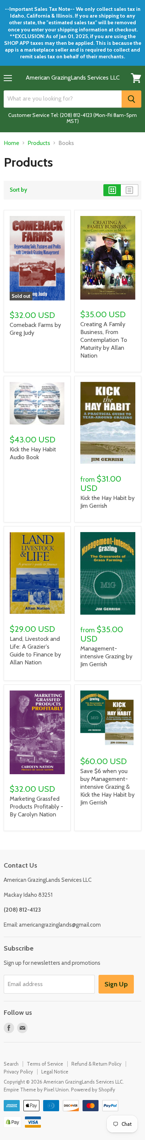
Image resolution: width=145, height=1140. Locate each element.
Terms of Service (45, 1064)
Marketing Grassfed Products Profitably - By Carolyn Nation (36, 806)
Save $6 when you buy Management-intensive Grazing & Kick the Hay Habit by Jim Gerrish (107, 786)
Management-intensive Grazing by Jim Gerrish (106, 656)
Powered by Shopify (93, 1090)
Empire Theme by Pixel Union (36, 1090)
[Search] (131, 99)
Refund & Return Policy (96, 1064)
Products (39, 143)
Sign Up (116, 984)
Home (11, 143)
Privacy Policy (18, 1072)
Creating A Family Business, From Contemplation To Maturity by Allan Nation (103, 340)
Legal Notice (54, 1072)
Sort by (18, 190)
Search (11, 1064)
